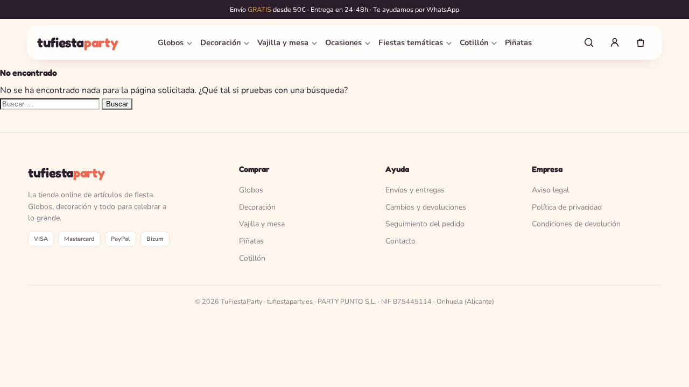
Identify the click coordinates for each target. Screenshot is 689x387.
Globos (171, 42)
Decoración (220, 42)
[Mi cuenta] (614, 42)
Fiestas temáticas (410, 42)
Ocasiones (343, 42)
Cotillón (474, 42)
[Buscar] (589, 42)
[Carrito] (640, 42)
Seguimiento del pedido (425, 224)
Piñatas (518, 42)
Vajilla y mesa (282, 42)
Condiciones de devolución (576, 224)
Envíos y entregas (415, 190)
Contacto (400, 241)
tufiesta (77, 42)
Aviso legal (550, 190)
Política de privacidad (567, 207)
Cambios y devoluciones (425, 207)
